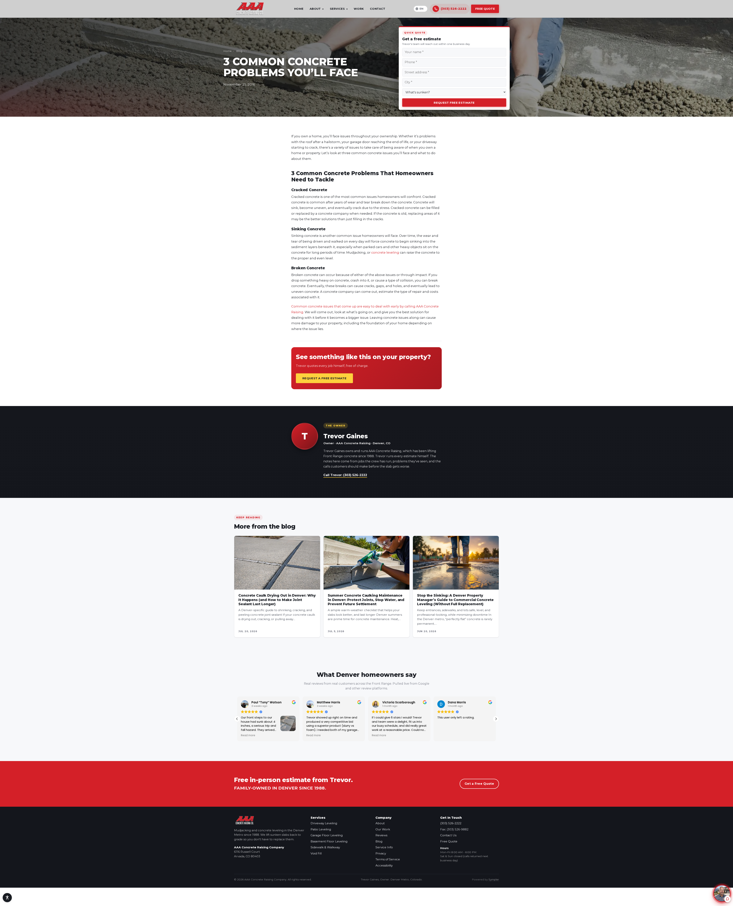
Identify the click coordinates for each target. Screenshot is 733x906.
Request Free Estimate (454, 102)
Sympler (493, 879)
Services (339, 9)
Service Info (384, 847)
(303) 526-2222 (450, 823)
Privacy (380, 853)
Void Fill (316, 853)
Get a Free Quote (479, 783)
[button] (496, 719)
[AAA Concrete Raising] (250, 9)
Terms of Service (387, 859)
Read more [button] (248, 735)
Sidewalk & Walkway (325, 847)
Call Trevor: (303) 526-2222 (345, 475)
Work (359, 9)
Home (299, 9)
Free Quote (485, 9)
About (317, 9)
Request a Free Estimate (324, 378)
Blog (239, 51)
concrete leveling (385, 252)
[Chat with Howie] (722, 893)
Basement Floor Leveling (329, 841)
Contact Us (448, 835)
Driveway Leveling (324, 823)
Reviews (381, 835)
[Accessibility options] (7, 897)
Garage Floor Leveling (327, 835)
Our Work (382, 829)
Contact (377, 9)
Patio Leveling (321, 829)
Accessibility (384, 865)
